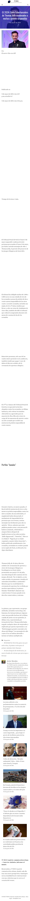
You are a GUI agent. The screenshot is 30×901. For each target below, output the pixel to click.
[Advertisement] (15, 71)
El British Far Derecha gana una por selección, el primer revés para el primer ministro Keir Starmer (15, 645)
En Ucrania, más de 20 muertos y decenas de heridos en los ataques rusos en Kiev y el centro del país (14, 787)
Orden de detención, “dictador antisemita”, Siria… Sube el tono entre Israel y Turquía (13, 761)
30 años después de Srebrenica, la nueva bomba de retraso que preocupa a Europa (15, 653)
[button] (28, 5)
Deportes (7, 640)
